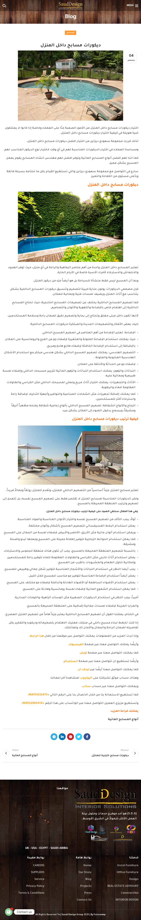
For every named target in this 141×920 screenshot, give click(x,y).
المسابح (70, 33)
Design (133, 879)
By (98, 915)
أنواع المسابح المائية (123, 719)
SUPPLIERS (37, 872)
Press (87, 893)
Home (87, 865)
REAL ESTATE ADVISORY (122, 886)
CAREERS (38, 865)
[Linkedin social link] (62, 736)
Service (39, 879)
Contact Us (84, 900)
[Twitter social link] (78, 736)
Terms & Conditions (31, 893)
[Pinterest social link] (70, 736)
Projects (85, 886)
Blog (88, 879)
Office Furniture (127, 872)
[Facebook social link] (87, 736)
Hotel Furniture (127, 865)
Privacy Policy (35, 886)
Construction (129, 893)
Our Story (84, 872)
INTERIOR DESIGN (127, 900)
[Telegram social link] (54, 736)
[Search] (4, 5)
